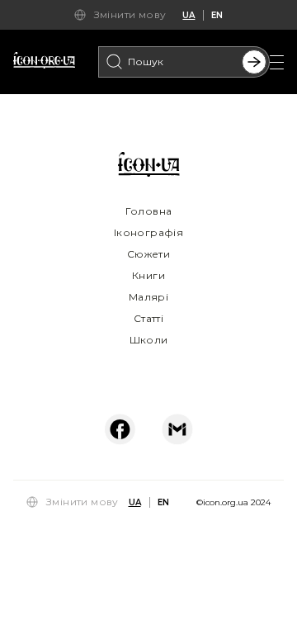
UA (188, 15)
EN (217, 15)
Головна (148, 211)
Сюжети (148, 254)
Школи (149, 340)
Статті (148, 318)
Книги (148, 275)
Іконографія (148, 232)
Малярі (148, 297)
